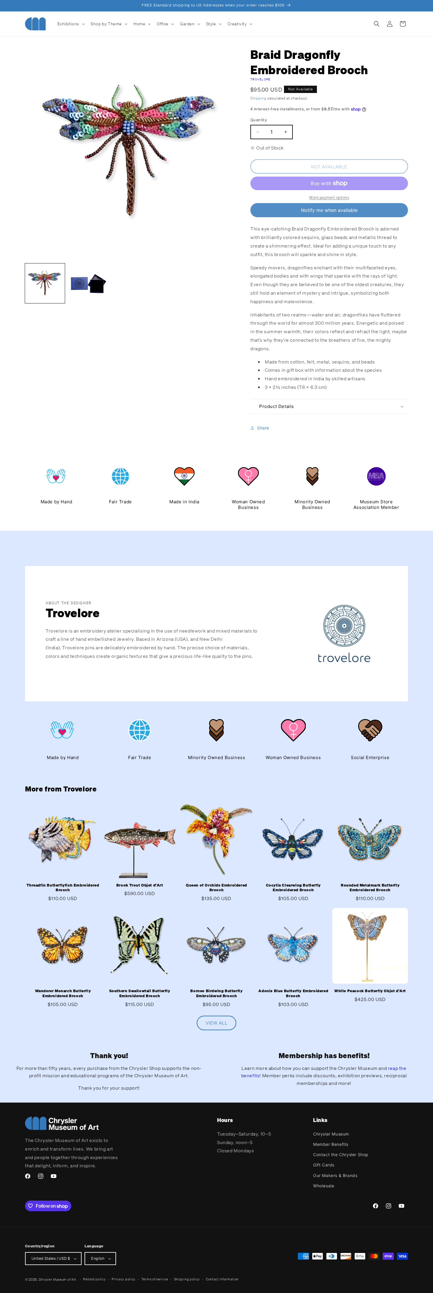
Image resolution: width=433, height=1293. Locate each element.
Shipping (258, 98)
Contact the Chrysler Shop (340, 1154)
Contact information (222, 1279)
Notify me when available (329, 210)
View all (216, 1023)
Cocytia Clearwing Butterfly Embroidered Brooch (293, 888)
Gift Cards (323, 1164)
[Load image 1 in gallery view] (45, 283)
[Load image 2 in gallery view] (88, 283)
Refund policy (94, 1279)
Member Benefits (330, 1143)
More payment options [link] (329, 197)
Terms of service (154, 1279)
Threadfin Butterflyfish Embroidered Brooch (63, 888)
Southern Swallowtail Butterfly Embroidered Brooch (139, 993)
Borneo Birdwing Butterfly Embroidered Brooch (216, 993)
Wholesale (323, 1185)
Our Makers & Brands (335, 1175)
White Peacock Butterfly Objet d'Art (370, 991)
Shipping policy (187, 1279)
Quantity (258, 119)
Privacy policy (123, 1279)
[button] (70, 24)
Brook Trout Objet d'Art (139, 885)
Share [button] (263, 427)
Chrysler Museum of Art (57, 1279)
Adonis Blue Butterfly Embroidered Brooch (293, 993)
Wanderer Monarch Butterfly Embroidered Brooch (63, 993)
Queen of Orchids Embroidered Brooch (216, 888)
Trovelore (260, 79)
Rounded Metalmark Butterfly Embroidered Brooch (370, 888)
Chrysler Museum (331, 1133)
